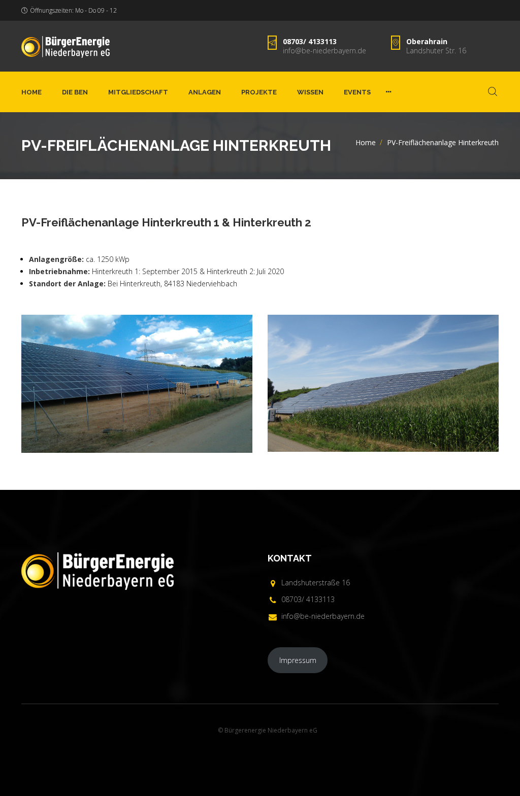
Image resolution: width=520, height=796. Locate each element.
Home (31, 92)
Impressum (297, 660)
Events (357, 92)
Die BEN (75, 92)
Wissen (310, 92)
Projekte (259, 92)
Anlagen (204, 92)
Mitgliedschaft (138, 92)
